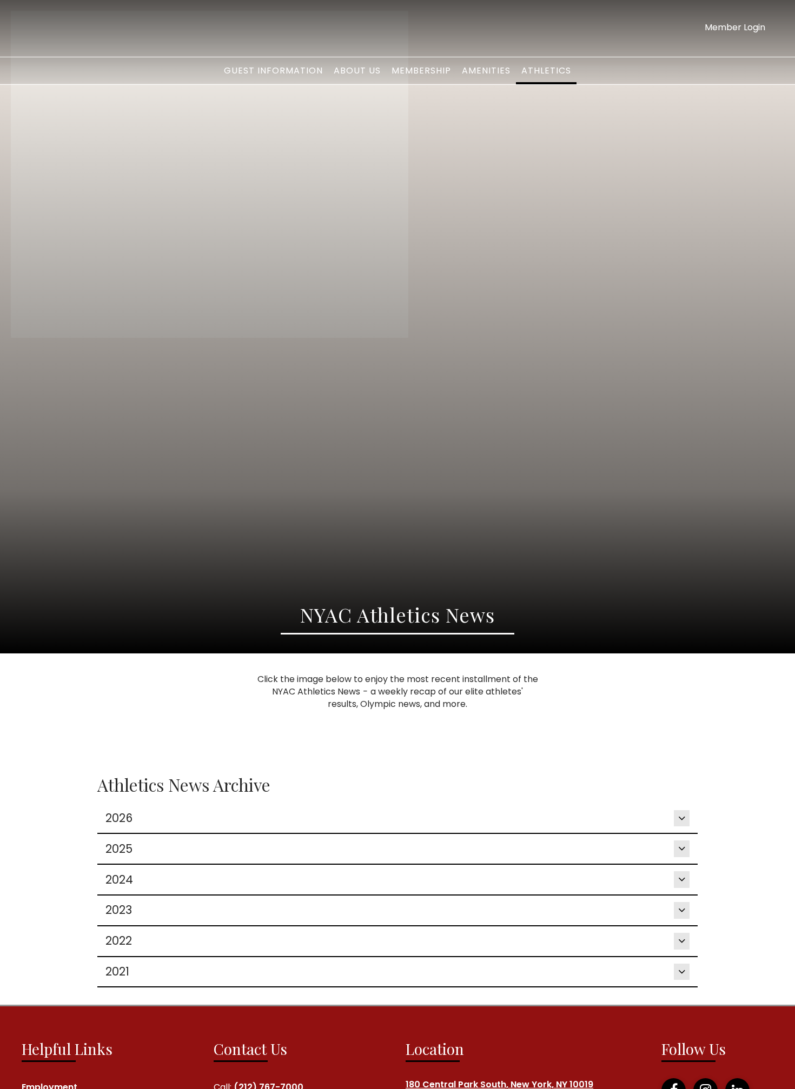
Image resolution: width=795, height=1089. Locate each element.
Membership (421, 70)
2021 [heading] (117, 971)
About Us (357, 70)
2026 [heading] (118, 818)
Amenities (486, 70)
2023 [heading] (118, 910)
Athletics (546, 70)
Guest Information (273, 70)
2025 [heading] (118, 849)
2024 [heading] (119, 879)
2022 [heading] (118, 940)
